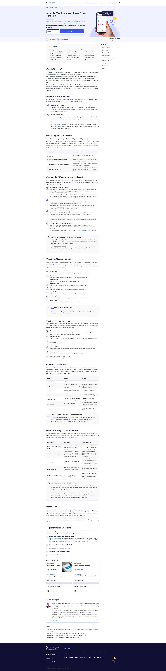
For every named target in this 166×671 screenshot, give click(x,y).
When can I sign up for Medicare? (64, 635)
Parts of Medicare (106, 55)
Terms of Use (92, 657)
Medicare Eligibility (106, 52)
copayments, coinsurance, (80, 240)
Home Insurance (75, 651)
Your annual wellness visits (81, 202)
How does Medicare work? (62, 633)
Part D (51, 225)
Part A (51, 189)
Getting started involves (79, 99)
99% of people (93, 219)
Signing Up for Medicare (107, 63)
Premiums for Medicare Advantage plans (66, 219)
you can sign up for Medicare (68, 141)
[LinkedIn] (54, 661)
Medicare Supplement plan (78, 182)
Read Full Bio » (55, 620)
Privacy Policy (83, 657)
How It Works (105, 50)
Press (76, 657)
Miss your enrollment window (55, 538)
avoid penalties (62, 437)
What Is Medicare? (106, 47)
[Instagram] (94, 620)
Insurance (51, 7)
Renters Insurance (85, 651)
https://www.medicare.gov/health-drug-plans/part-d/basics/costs (72, 629)
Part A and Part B (71, 475)
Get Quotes (71, 31)
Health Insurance (101, 651)
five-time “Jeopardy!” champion (58, 617)
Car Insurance (67, 651)
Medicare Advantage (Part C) (56, 212)
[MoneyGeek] (50, 3)
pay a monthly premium (60, 246)
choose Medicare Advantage (59, 124)
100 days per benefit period (72, 191)
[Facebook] (47, 661)
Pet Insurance (110, 651)
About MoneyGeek (68, 657)
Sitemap (99, 657)
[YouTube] (57, 661)
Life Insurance (93, 651)
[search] (119, 3)
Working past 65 (60, 637)
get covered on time (73, 437)
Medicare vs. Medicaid (107, 60)
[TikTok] (52, 661)
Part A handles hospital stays (53, 76)
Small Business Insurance (69, 653)
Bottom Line (105, 65)
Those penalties (82, 520)
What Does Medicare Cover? (108, 58)
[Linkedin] (91, 620)
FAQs (103, 68)
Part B (51, 202)
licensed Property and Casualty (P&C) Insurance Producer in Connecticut (74, 603)
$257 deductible (60, 207)
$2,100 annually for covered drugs (82, 230)
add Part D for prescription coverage (54, 86)
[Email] (98, 620)
